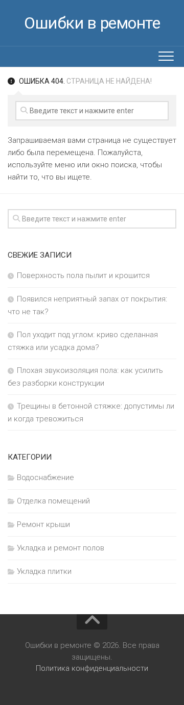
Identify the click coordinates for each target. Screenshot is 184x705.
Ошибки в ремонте (92, 23)
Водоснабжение (45, 477)
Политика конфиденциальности (92, 668)
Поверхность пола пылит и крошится (83, 275)
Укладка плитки (44, 571)
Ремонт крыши (43, 524)
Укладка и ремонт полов (60, 547)
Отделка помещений (53, 501)
